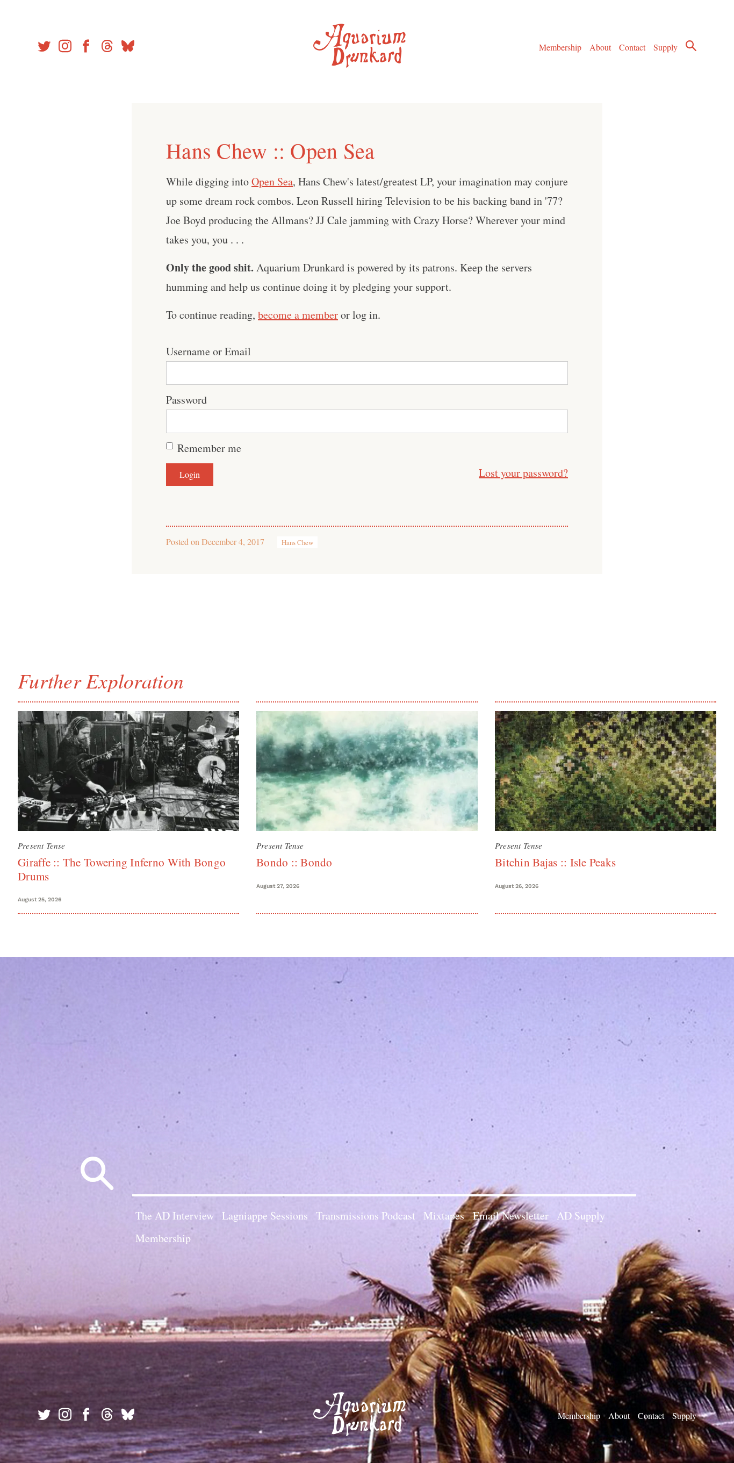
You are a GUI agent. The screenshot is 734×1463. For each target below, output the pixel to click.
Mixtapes (443, 1215)
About (600, 47)
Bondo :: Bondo (294, 862)
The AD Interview (174, 1215)
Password (186, 399)
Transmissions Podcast (365, 1215)
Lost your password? (523, 472)
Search (691, 45)
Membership (560, 47)
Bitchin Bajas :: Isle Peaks (555, 862)
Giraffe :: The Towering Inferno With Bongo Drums (122, 869)
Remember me (209, 448)
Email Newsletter (511, 1215)
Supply (665, 47)
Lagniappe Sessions (265, 1215)
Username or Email (208, 351)
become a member (298, 314)
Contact (632, 47)
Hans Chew (297, 542)
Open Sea (272, 181)
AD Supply (581, 1215)
